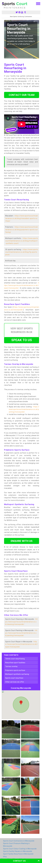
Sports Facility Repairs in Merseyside (17, 851)
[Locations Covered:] (2, 3)
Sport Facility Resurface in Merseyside (18, 854)
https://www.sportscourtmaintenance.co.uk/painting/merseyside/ (24, 409)
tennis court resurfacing (15, 659)
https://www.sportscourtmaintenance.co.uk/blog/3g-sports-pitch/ (21, 252)
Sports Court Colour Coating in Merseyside (20, 849)
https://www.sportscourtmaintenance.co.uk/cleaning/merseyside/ (21, 621)
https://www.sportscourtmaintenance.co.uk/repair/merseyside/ (21, 285)
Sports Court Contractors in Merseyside (18, 841)
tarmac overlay (11, 666)
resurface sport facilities (15, 663)
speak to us (21, 340)
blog (5, 856)
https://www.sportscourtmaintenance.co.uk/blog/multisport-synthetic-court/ (21, 240)
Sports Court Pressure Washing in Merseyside (16, 844)
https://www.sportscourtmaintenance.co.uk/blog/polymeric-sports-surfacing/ (21, 229)
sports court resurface (14, 678)
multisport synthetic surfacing (17, 674)
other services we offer (14, 682)
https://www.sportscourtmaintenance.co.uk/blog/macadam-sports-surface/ (21, 218)
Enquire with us (22, 540)
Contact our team (21, 94)
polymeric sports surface (15, 670)
